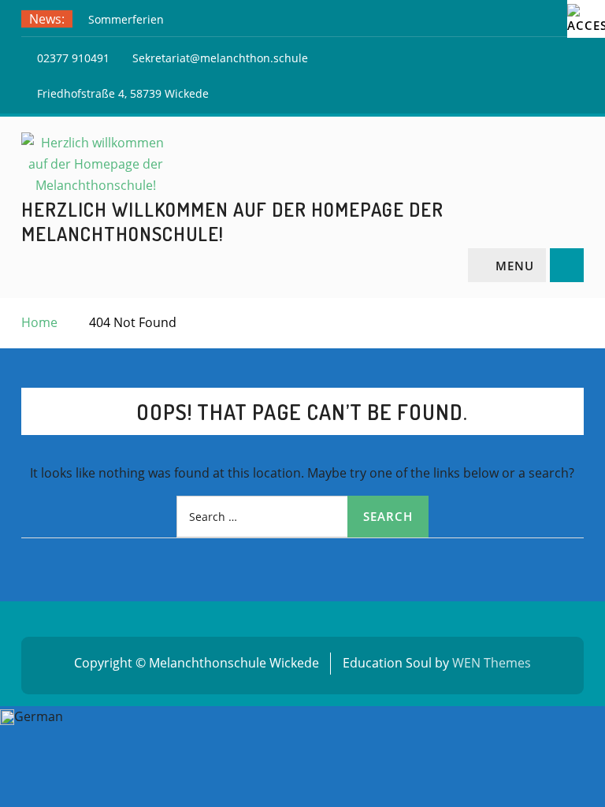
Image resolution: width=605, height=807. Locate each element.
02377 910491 (73, 57)
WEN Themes (491, 662)
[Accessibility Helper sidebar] (586, 19)
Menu (515, 265)
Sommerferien (126, 19)
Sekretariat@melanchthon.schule (220, 57)
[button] (302, 716)
